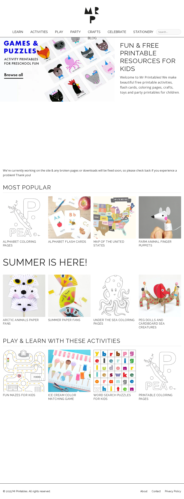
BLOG (92, 38)
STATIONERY (143, 32)
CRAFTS (94, 32)
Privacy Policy (173, 491)
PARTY (75, 32)
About (143, 491)
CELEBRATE (117, 32)
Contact (156, 491)
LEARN (17, 32)
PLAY (59, 32)
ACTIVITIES (39, 32)
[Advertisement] (150, 129)
